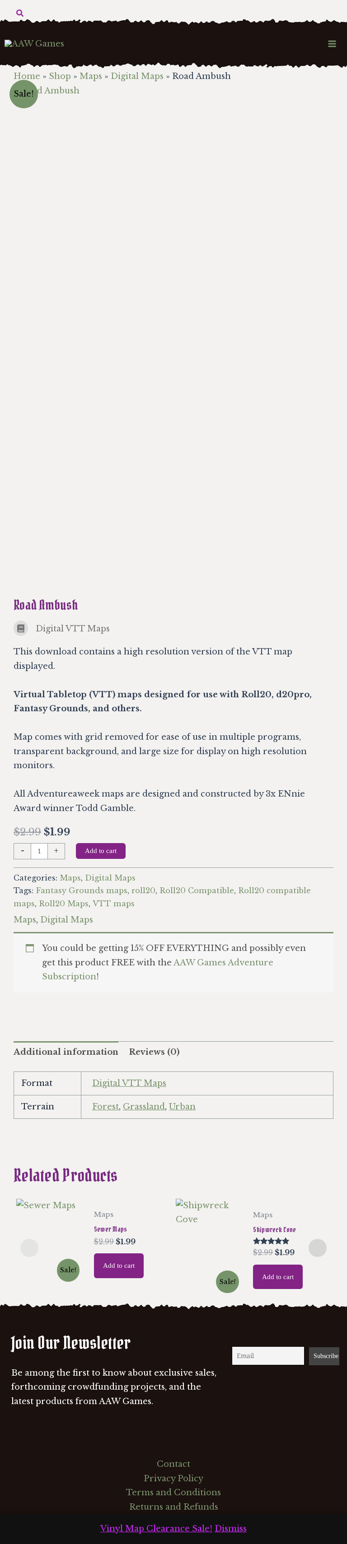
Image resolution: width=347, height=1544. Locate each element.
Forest (105, 1107)
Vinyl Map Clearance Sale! (156, 1529)
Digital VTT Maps (129, 1083)
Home (27, 76)
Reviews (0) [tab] (154, 1052)
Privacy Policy (173, 1479)
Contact (173, 1464)
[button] (20, 13)
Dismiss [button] (231, 1529)
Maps (91, 76)
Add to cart (101, 850)
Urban (182, 1107)
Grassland (144, 1107)
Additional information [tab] (66, 1052)
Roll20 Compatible (196, 890)
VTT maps (114, 903)
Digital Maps (137, 76)
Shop (60, 76)
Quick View (50, 1277)
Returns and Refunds (173, 1507)
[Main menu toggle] (332, 43)
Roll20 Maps (64, 903)
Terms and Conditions (173, 1493)
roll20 (143, 890)
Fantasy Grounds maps (81, 890)
